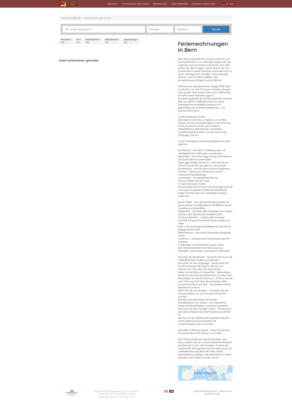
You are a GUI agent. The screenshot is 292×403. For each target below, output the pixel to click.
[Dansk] (227, 3)
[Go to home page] (68, 3)
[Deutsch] (223, 3)
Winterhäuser (160, 3)
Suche (216, 29)
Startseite (112, 3)
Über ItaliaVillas (180, 3)
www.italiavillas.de (71, 18)
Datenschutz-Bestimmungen (218, 393)
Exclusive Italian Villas (204, 3)
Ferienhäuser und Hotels (135, 3)
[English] (231, 3)
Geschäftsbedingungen (205, 391)
